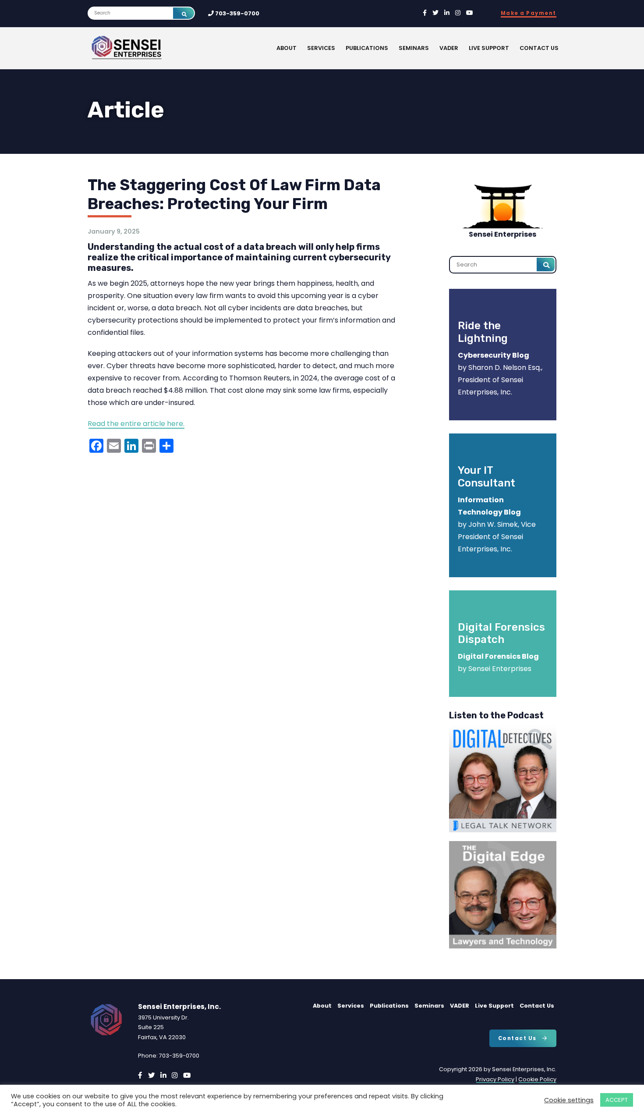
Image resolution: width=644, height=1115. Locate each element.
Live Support (489, 48)
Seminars (414, 48)
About (286, 48)
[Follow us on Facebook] (425, 13)
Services (321, 48)
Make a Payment (528, 13)
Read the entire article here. (136, 424)
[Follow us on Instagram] (457, 13)
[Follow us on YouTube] (469, 13)
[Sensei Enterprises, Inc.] (153, 48)
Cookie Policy (537, 1079)
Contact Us (539, 48)
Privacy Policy (495, 1079)
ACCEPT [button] (616, 1100)
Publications (367, 48)
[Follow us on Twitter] (435, 13)
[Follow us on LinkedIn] (446, 13)
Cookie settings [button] (569, 1100)
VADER (448, 48)
